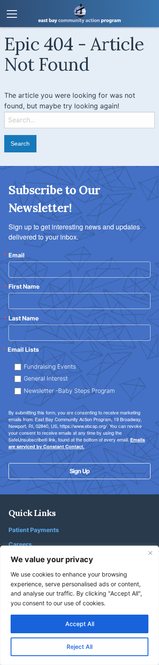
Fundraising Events (50, 366)
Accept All (79, 623)
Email (16, 255)
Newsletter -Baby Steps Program (69, 390)
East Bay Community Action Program (79, 13)
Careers (20, 544)
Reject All (79, 646)
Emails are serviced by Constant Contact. (76, 443)
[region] (79, 605)
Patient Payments (33, 529)
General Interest (46, 378)
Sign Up (79, 471)
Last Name (23, 318)
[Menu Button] (11, 14)
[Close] (150, 553)
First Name (23, 287)
